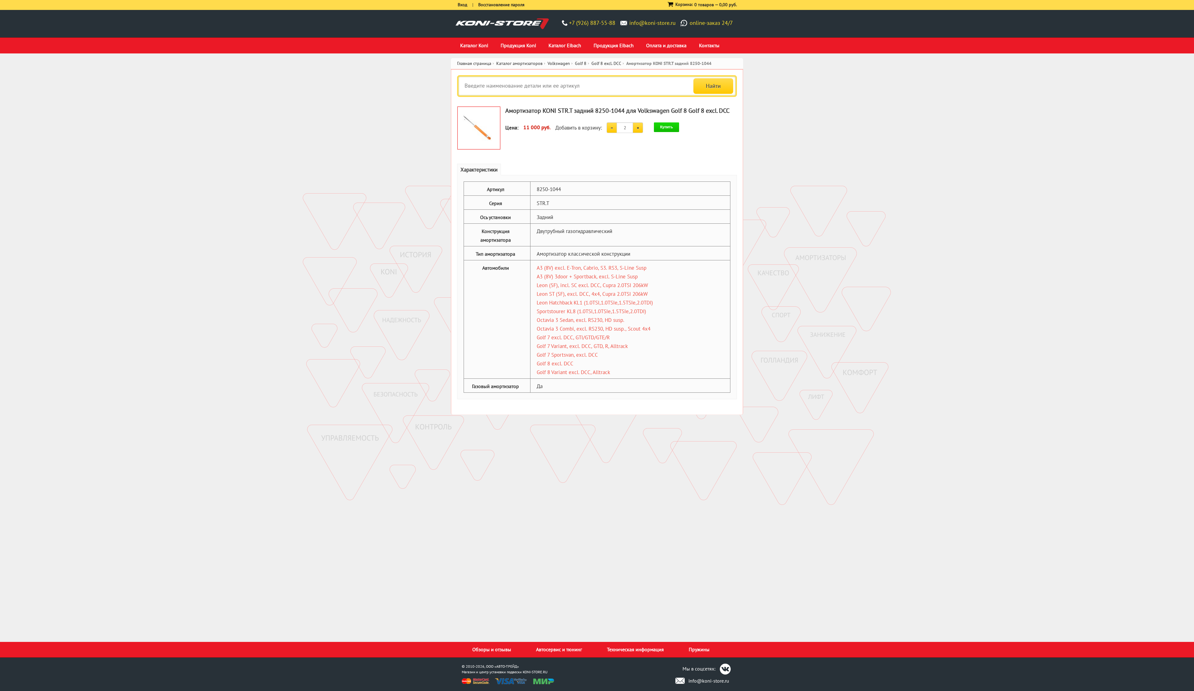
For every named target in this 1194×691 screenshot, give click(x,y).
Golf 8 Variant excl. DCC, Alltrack (573, 372)
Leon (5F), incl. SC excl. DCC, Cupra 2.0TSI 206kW (592, 285)
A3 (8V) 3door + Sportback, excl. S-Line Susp (587, 276)
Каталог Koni (474, 45)
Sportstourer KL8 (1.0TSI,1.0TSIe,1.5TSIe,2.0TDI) (591, 311)
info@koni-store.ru (652, 22)
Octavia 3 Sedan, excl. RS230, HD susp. (580, 320)
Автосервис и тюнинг (559, 649)
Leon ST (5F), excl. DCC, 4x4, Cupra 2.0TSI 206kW (592, 294)
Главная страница (474, 63)
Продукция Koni (518, 45)
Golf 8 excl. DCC (555, 363)
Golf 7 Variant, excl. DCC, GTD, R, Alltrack (582, 346)
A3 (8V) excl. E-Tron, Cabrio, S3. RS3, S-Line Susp (591, 267)
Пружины (699, 649)
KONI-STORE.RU (535, 672)
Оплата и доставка (666, 45)
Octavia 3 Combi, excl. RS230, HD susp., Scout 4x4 (593, 328)
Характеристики (478, 169)
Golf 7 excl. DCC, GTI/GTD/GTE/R (573, 337)
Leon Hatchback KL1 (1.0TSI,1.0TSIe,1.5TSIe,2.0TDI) (595, 302)
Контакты (709, 45)
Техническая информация (635, 649)
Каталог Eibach (564, 45)
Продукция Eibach (614, 45)
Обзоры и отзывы (491, 649)
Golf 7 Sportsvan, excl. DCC (567, 354)
